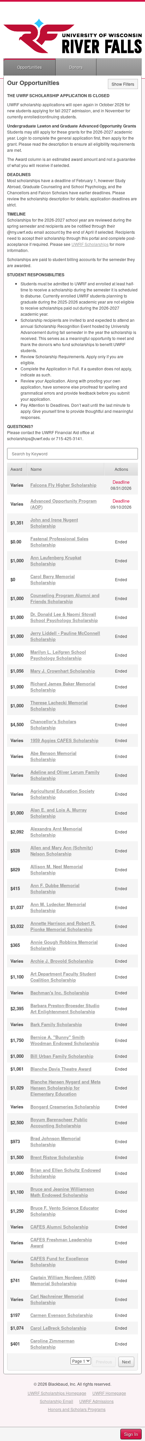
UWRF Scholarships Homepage (57, 1393)
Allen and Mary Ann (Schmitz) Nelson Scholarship (61, 850)
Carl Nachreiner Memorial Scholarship (57, 1299)
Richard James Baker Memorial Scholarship (62, 686)
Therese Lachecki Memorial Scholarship (59, 705)
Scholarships (90, 244)
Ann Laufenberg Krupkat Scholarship (55, 560)
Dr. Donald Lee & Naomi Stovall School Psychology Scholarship (64, 617)
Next (126, 1361)
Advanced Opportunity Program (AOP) (63, 504)
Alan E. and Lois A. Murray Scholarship (58, 813)
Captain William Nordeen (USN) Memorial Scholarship (62, 1280)
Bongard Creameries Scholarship (65, 1106)
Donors (76, 67)
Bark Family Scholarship (56, 1024)
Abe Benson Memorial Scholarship (53, 756)
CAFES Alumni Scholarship (59, 1226)
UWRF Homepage (109, 1393)
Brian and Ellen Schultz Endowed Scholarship (65, 1173)
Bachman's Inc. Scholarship (59, 992)
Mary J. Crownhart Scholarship (62, 671)
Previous (104, 1361)
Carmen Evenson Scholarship (61, 1315)
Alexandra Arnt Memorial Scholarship (56, 831)
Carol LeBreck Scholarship (58, 1328)
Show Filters (123, 84)
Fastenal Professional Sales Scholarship (59, 541)
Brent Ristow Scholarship (57, 1157)
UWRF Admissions (96, 1401)
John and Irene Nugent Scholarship (54, 522)
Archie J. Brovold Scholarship (61, 961)
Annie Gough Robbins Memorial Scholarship (64, 945)
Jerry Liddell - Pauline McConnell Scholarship (65, 636)
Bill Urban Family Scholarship (61, 1056)
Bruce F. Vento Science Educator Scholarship (64, 1211)
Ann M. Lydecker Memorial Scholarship (58, 907)
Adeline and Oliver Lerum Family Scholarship (64, 775)
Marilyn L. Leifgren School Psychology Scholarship (58, 655)
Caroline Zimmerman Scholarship (52, 1343)
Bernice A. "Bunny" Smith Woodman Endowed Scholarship (64, 1040)
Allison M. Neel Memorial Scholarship (56, 869)
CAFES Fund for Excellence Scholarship (59, 1261)
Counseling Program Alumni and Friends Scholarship (64, 598)
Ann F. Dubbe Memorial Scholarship (55, 888)
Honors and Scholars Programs (77, 1409)
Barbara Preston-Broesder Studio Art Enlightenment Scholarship (64, 1008)
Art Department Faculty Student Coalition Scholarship (63, 976)
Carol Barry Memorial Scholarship (52, 579)
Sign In (131, 1434)
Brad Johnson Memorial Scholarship (55, 1141)
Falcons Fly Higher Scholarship (63, 485)
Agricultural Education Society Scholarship (62, 794)
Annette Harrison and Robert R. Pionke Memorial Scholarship (62, 926)
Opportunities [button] (29, 67)
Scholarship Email (56, 1401)
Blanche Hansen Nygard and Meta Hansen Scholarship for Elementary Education (65, 1087)
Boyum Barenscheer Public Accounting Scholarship (58, 1122)
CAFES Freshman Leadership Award (61, 1242)
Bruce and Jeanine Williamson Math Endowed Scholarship (62, 1192)
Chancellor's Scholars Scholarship (53, 724)
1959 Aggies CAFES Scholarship (64, 740)
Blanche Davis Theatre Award (60, 1069)
